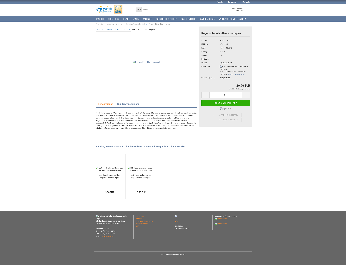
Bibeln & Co (113, 19)
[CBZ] (114, 9)
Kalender (147, 19)
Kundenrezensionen (128, 104)
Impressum (140, 216)
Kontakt (220, 2)
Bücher (100, 19)
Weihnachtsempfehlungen (233, 19)
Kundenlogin (232, 2)
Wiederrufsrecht (142, 224)
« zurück (109, 30)
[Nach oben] (339, 261)
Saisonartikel (207, 19)
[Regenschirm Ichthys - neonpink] (146, 62)
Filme (126, 19)
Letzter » (126, 30)
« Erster (100, 30)
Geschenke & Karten (166, 19)
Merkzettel (246, 2)
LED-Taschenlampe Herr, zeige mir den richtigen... (109, 176)
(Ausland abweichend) (236, 74)
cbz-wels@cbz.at (107, 236)
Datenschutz (140, 219)
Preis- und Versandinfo (144, 221)
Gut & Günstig (188, 19)
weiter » (118, 30)
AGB (137, 226)
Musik (136, 19)
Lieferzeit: (205, 67)
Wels (177, 221)
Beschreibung (105, 104)
